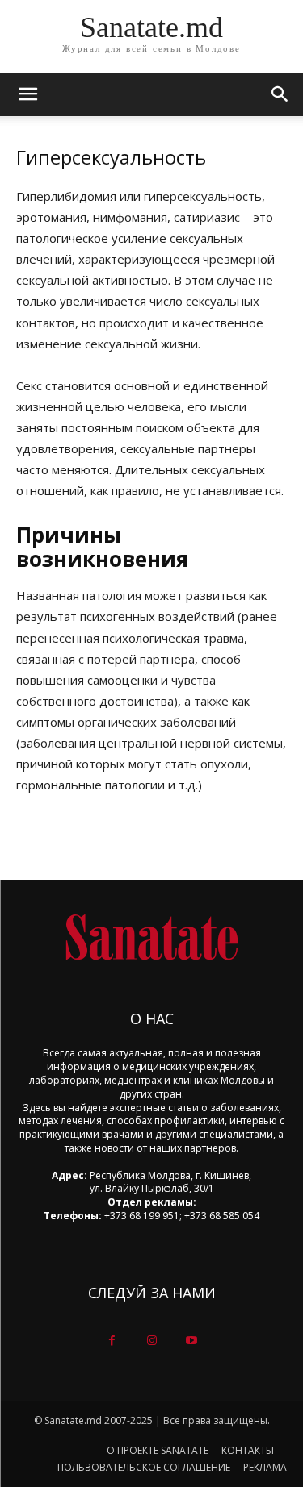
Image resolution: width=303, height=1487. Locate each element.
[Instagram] (151, 1340)
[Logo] (151, 937)
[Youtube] (191, 1340)
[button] (280, 94)
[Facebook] (112, 1340)
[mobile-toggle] (27, 94)
